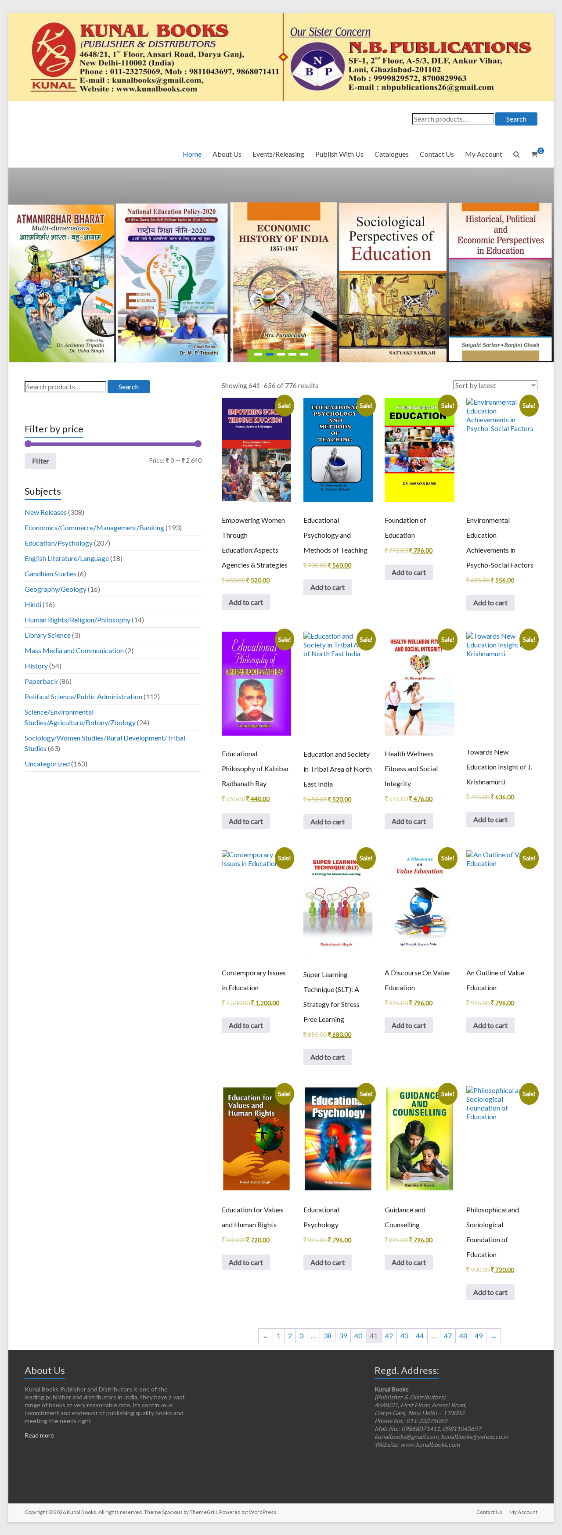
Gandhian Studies (50, 573)
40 (358, 1335)
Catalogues (392, 154)
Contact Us (437, 154)
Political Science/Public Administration (83, 696)
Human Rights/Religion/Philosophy (77, 619)
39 (343, 1335)
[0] (534, 154)
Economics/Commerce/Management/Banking (94, 527)
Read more (39, 1435)
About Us (227, 154)
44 (420, 1335)
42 (389, 1335)
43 (404, 1335)
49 (479, 1335)
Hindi (33, 604)
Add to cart (246, 602)
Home (192, 154)
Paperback (41, 681)
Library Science (48, 635)
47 (448, 1335)
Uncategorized (47, 763)
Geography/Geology (55, 589)
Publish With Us (339, 154)
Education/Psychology (59, 543)
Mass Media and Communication (74, 650)
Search (516, 119)
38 (327, 1335)
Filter (40, 461)
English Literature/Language (67, 558)
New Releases (46, 512)
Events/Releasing (278, 154)
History (36, 665)
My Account (483, 154)
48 (463, 1335)
